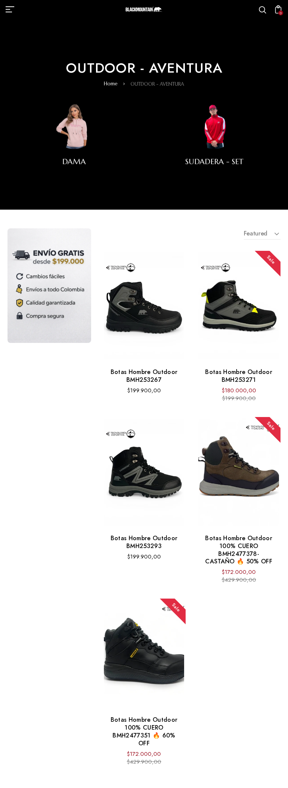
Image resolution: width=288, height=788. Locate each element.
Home (110, 83)
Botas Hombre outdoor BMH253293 (144, 542)
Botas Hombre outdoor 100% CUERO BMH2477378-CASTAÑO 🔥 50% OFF (238, 550)
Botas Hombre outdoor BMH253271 (238, 376)
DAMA (74, 161)
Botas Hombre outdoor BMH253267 (144, 376)
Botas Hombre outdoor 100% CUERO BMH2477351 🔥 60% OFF (144, 731)
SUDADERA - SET (214, 161)
